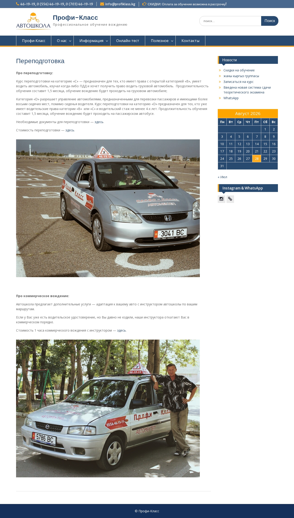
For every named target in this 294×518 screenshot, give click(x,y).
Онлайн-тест (127, 40)
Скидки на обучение (239, 70)
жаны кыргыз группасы (241, 76)
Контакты (190, 40)
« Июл (222, 177)
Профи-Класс (75, 17)
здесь (99, 122)
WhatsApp (231, 98)
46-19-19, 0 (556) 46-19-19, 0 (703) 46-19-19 (56, 4)
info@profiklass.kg (120, 4)
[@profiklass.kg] (221, 199)
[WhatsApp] (230, 199)
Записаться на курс (238, 81)
